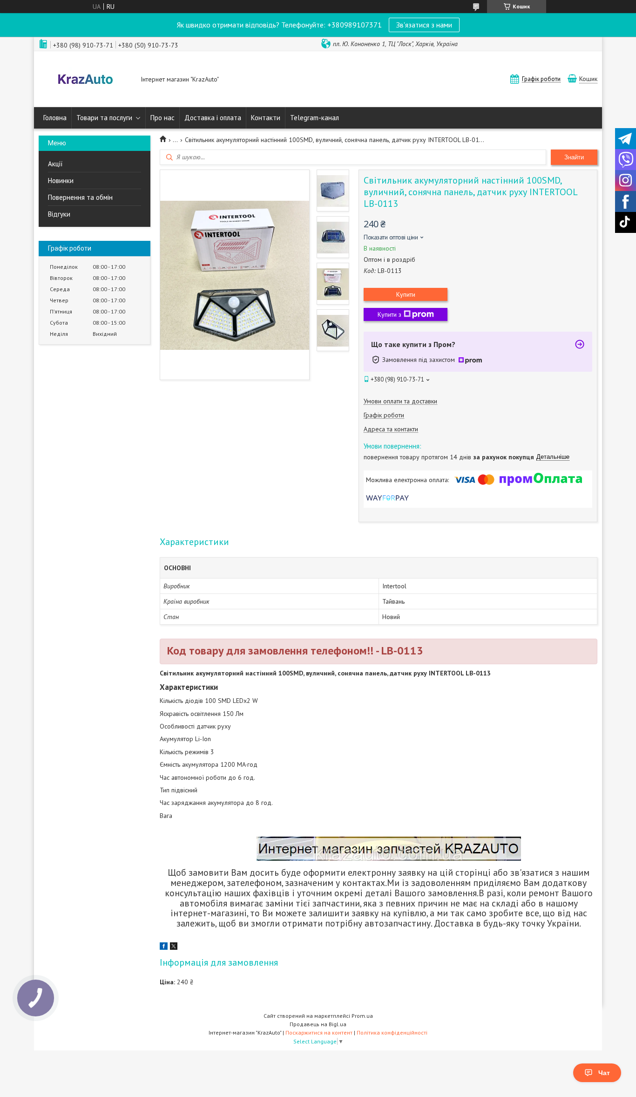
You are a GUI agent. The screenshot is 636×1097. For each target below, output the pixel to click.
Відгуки (59, 214)
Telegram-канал (314, 117)
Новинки (61, 180)
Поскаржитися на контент (318, 1032)
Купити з (389, 314)
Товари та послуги (104, 117)
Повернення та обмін (80, 197)
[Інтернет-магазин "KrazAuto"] (85, 80)
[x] (173, 947)
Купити (405, 294)
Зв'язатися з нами (424, 24)
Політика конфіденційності (392, 1032)
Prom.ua (362, 1015)
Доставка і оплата (212, 117)
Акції (55, 163)
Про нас (162, 117)
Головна (55, 117)
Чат (604, 1073)
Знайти (574, 157)
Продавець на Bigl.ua (318, 1024)
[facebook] (164, 947)
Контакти (265, 117)
